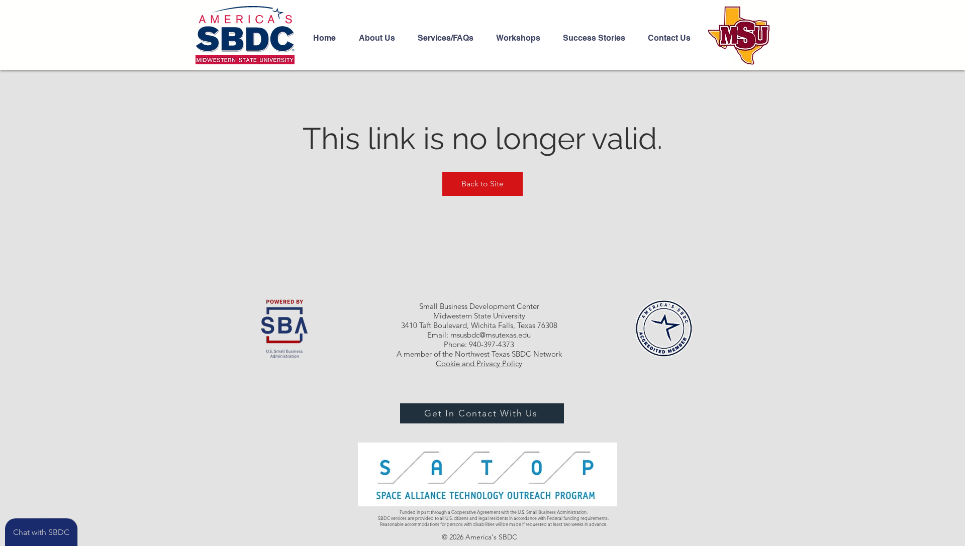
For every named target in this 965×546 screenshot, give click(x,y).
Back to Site (482, 183)
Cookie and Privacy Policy (479, 363)
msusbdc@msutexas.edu (490, 335)
